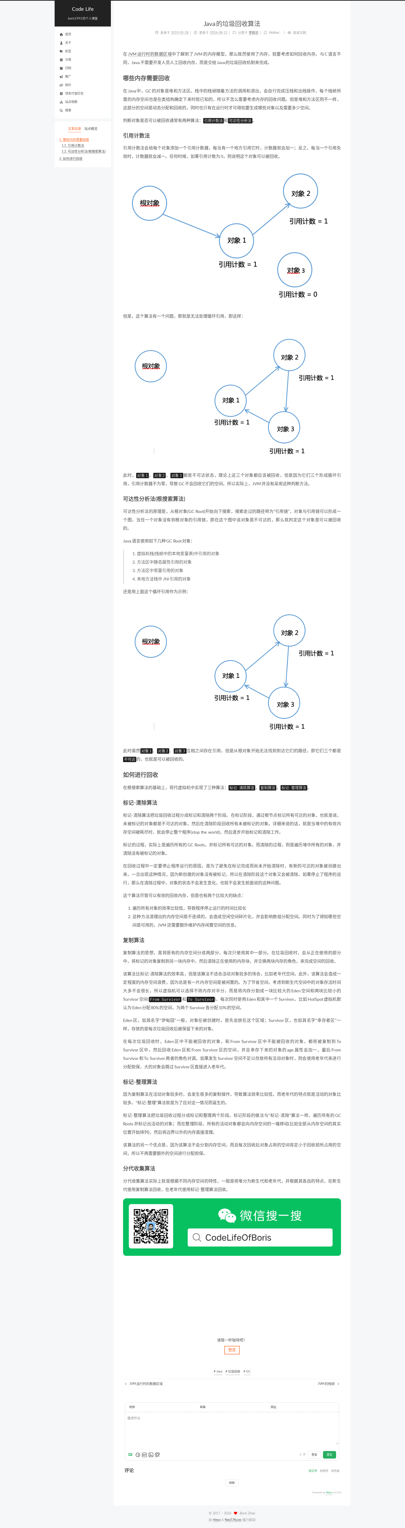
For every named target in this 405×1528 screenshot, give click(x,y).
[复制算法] (338, 940)
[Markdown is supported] (131, 1455)
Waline (329, 1492)
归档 (68, 68)
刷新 (232, 1483)
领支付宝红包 (74, 93)
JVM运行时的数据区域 (150, 54)
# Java (218, 1371)
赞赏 (232, 1350)
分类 (68, 59)
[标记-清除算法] (338, 803)
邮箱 (203, 1407)
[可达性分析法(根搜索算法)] (338, 499)
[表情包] (144, 1455)
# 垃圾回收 (232, 1371)
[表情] (138, 1455)
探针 (68, 85)
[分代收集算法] (338, 1169)
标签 (68, 51)
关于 (68, 42)
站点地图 (71, 101)
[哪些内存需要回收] (338, 78)
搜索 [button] (68, 110)
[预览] (157, 1455)
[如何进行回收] (338, 775)
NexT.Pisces (233, 1520)
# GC (247, 1371)
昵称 (132, 1407)
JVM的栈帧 (327, 1384)
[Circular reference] (232, 396)
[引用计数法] (338, 136)
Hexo (217, 1520)
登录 (314, 1454)
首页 (68, 34)
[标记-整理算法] (338, 1082)
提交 (329, 1454)
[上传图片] (151, 1455)
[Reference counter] (232, 236)
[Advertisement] (232, 1296)
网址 (273, 1407)
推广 (68, 76)
